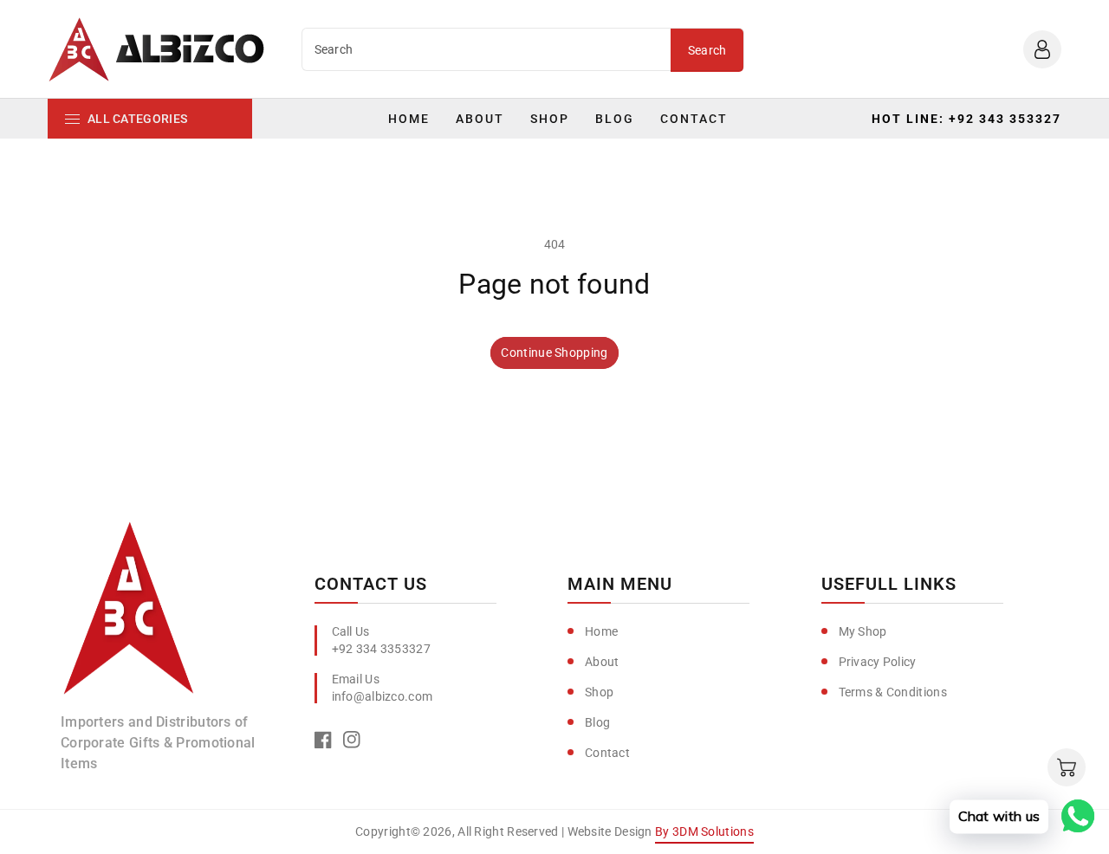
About (602, 662)
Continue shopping (554, 352)
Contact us (371, 583)
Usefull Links (889, 583)
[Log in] (1042, 49)
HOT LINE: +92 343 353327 (966, 119)
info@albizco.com (382, 696)
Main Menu (619, 583)
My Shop (863, 631)
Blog (597, 722)
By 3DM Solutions (704, 831)
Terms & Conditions (893, 692)
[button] (1066, 767)
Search (707, 50)
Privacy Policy (878, 662)
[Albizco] (129, 616)
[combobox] (486, 49)
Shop (599, 692)
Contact (607, 753)
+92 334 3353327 (381, 649)
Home (601, 631)
